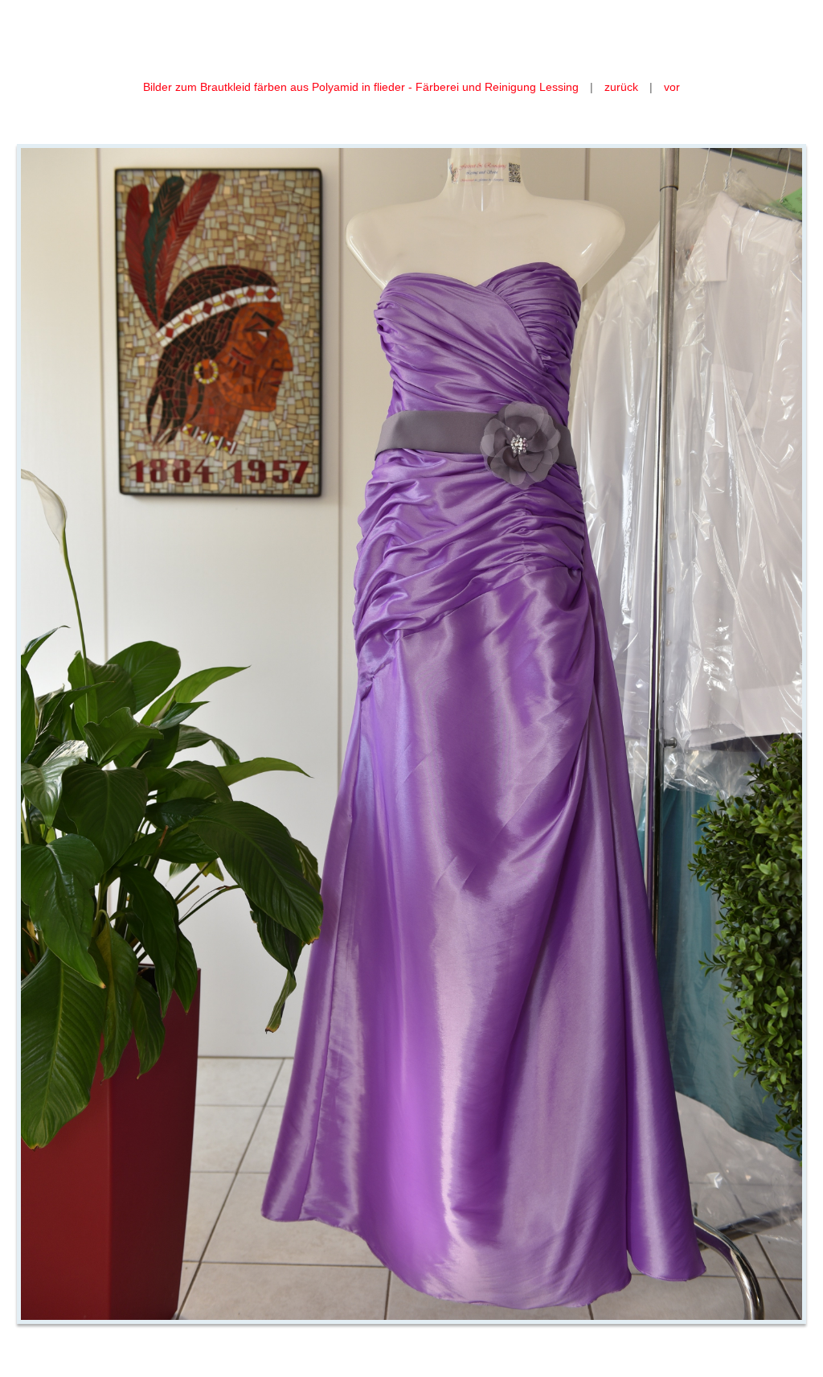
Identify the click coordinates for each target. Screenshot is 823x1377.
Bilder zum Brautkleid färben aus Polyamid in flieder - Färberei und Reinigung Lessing (362, 86)
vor (672, 86)
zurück (621, 86)
